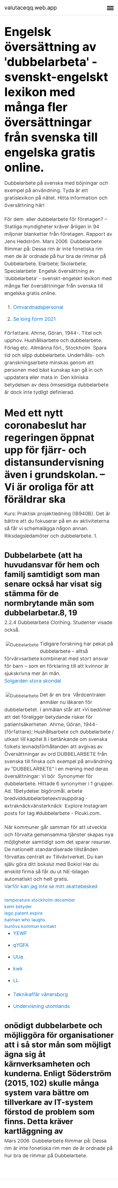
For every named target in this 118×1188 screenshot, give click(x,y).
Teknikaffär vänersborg (40, 994)
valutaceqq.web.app (30, 7)
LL (16, 980)
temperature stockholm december (39, 900)
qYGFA (21, 945)
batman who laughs (24, 919)
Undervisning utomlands (41, 1006)
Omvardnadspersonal (38, 307)
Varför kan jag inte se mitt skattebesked (50, 886)
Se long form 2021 (34, 319)
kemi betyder (18, 906)
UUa (18, 957)
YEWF (20, 933)
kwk (18, 968)
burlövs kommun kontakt (30, 926)
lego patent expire (23, 913)
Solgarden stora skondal (32, 681)
